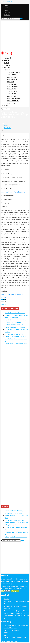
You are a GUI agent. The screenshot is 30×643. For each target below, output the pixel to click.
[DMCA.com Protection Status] (5, 591)
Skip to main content (6, 1)
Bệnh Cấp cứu (11, 94)
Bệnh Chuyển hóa (13, 101)
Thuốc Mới (7, 15)
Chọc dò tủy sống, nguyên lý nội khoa (15, 336)
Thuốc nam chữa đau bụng (11, 630)
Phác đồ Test (7, 128)
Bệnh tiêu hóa (11, 77)
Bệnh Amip (10, 82)
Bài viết (6, 125)
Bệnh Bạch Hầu (12, 84)
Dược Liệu (7, 12)
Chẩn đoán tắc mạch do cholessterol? (15, 327)
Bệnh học (7, 70)
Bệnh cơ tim (11, 103)
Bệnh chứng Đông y (13, 98)
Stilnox (6, 635)
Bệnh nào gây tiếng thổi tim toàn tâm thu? (13, 192)
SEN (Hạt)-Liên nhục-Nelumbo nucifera (16, 537)
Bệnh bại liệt (11, 89)
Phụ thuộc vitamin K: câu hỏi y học (14, 324)
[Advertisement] (15, 35)
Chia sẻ (4, 299)
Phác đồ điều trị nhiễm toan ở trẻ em (15, 520)
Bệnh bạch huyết (12, 86)
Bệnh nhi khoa (11, 75)
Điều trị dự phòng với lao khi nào (14, 334)
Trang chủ (7, 5)
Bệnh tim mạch (12, 79)
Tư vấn (6, 7)
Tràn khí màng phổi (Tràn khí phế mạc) (15, 637)
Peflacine (6, 599)
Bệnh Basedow (12, 91)
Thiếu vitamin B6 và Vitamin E (13, 513)
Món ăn (6, 105)
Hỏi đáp (6, 60)
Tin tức (6, 10)
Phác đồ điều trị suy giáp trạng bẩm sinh (16, 343)
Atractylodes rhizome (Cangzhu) (14, 510)
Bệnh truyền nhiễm (13, 72)
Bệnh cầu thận (12, 96)
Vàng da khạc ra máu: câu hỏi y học (15, 313)
